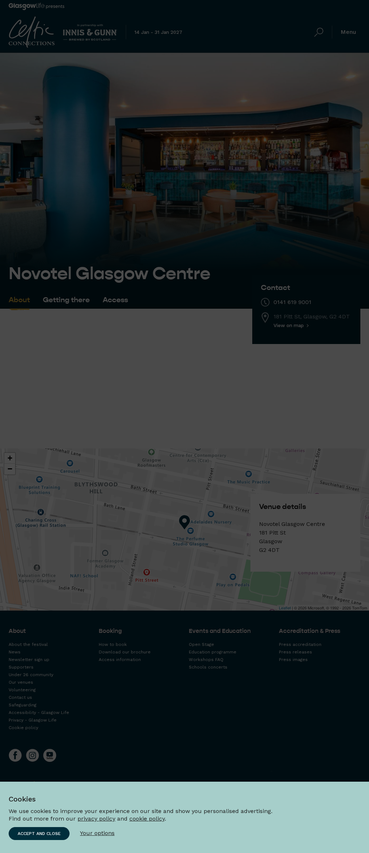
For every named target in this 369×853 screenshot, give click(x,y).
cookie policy (147, 818)
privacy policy (96, 818)
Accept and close (39, 833)
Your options (97, 833)
